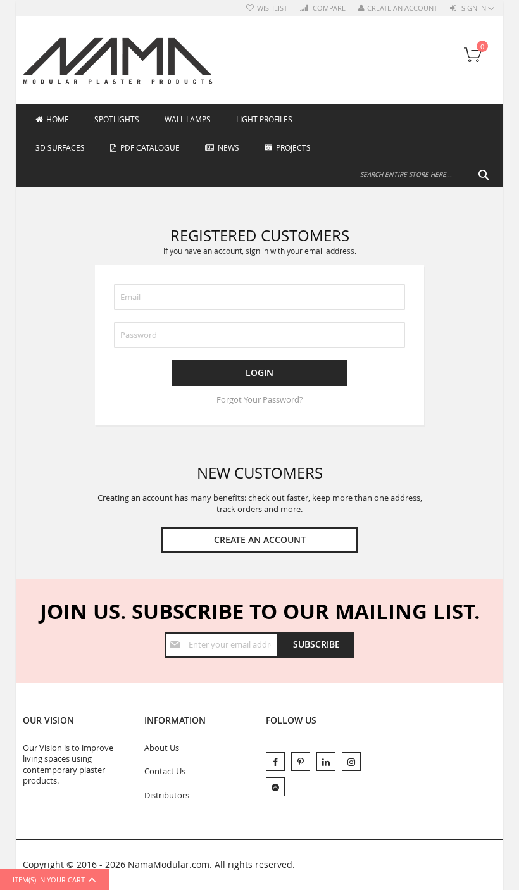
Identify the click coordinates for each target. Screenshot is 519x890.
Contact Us (164, 771)
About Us (161, 747)
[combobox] (425, 174)
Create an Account (402, 8)
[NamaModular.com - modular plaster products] (118, 60)
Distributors (166, 795)
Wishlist (272, 8)
